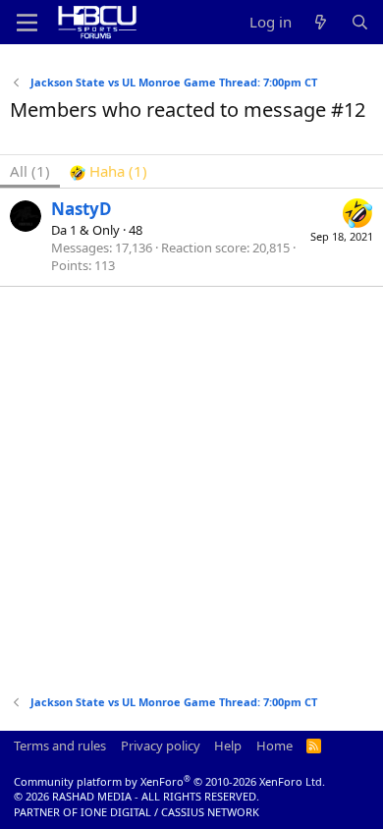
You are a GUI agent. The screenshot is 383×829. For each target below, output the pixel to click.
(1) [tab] (30, 171)
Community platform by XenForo (169, 781)
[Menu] (27, 22)
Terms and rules (60, 745)
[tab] (108, 171)
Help (228, 745)
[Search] (360, 22)
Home (274, 745)
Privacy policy (160, 745)
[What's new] (320, 22)
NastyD (81, 208)
